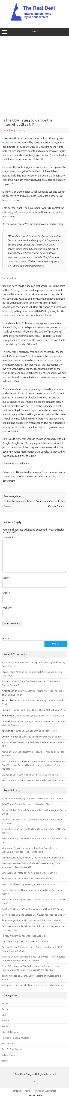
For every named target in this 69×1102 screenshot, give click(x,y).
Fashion (6, 1020)
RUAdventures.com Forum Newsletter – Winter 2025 (28, 878)
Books (5, 1003)
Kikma (5, 752)
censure (20, 476)
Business (6, 1009)
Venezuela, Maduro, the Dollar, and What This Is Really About (33, 857)
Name (6, 577)
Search (5, 638)
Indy (4, 742)
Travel (5, 1060)
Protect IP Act (9, 142)
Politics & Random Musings (27, 472)
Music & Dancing (10, 1032)
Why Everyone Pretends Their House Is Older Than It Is (29, 873)
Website (7, 607)
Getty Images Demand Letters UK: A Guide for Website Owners (34, 914)
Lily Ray (5, 774)
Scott (4, 662)
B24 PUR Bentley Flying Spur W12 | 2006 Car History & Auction (33, 798)
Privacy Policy (34, 1095)
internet (29, 476)
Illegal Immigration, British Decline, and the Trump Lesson (31, 920)
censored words (57, 472)
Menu (34, 31)
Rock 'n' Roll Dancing (12, 1049)
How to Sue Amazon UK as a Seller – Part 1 (35, 731)
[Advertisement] (34, 75)
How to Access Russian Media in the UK (44, 780)
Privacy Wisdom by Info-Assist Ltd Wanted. (24, 936)
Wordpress (50, 1090)
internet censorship (45, 476)
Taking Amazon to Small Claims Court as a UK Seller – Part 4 (32, 985)
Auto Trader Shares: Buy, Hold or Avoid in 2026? (26, 804)
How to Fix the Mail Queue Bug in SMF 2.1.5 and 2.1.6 (38, 710)
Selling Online (8, 1055)
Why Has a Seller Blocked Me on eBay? (41, 736)
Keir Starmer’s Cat (11, 761)
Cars (4, 1015)
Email (6, 592)
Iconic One (17, 1090)
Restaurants (8, 1043)
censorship (8, 476)
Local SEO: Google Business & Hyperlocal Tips (36, 774)
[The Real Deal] (34, 20)
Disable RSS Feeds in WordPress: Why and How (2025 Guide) (32, 909)
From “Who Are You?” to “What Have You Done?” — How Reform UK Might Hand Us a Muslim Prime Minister (34, 765)
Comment (8, 537)
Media (5, 1026)
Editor (10, 130)
